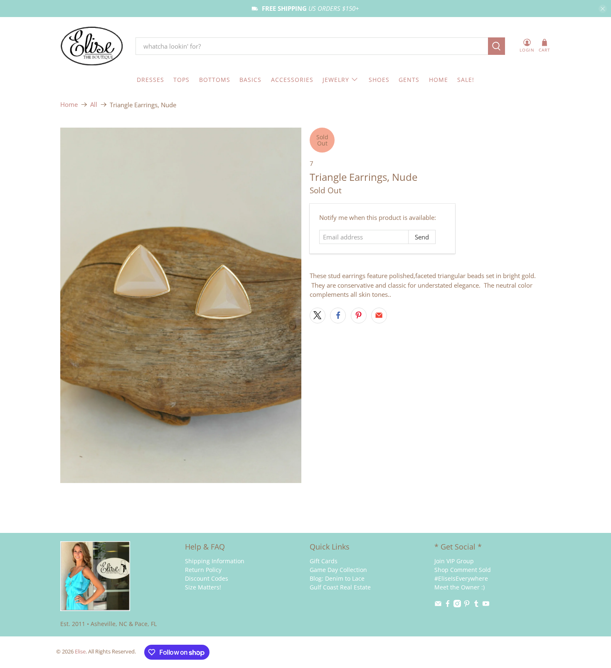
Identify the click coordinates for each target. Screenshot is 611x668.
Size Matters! (203, 587)
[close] (603, 9)
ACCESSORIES (292, 80)
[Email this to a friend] (379, 315)
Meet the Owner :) (459, 587)
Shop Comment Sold (462, 570)
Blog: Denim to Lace (337, 578)
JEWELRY (336, 80)
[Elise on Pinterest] (467, 605)
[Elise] (92, 46)
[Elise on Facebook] (447, 605)
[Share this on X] (317, 315)
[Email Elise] (438, 605)
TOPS (181, 80)
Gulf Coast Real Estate (340, 587)
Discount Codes (206, 578)
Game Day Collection (338, 570)
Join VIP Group (454, 561)
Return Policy (203, 570)
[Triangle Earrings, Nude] (180, 305)
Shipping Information (214, 561)
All (93, 104)
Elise (80, 651)
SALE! (465, 80)
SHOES (379, 80)
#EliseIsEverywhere (461, 578)
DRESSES (150, 80)
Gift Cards (324, 561)
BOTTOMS (214, 80)
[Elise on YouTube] (486, 605)
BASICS (250, 80)
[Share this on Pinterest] (359, 315)
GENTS (409, 80)
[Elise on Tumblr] (476, 605)
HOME (438, 80)
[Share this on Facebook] (338, 315)
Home (69, 104)
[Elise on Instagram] (457, 605)
